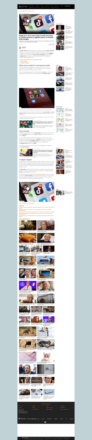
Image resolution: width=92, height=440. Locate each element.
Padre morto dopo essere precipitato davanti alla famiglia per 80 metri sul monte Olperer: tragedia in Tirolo (35, 210)
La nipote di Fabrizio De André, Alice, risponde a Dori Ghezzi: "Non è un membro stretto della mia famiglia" (36, 208)
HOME (20, 13)
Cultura (20, 407)
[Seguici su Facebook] (45, 422)
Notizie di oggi (21, 409)
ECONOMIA (66, 45)
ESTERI (22, 13)
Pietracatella (36, 7)
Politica (34, 405)
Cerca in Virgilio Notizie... (32, 418)
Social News (62, 407)
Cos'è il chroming (23, 61)
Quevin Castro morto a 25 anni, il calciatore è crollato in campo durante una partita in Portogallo (36, 211)
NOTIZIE (24, 7)
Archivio (61, 418)
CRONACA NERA (67, 154)
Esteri (47, 405)
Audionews (67, 6)
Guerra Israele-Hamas (64, 409)
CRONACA (66, 25)
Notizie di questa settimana (23, 411)
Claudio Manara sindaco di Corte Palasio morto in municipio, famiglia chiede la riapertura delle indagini (36, 216)
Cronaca (20, 405)
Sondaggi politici (53, 7)
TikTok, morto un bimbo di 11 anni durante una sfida (31, 59)
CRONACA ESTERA (26, 13)
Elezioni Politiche (49, 409)
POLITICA (66, 108)
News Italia (71, 418)
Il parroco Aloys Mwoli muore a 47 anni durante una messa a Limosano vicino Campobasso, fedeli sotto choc (35, 214)
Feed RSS (43, 418)
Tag (66, 418)
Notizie (23, 419)
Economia (62, 405)
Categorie (55, 418)
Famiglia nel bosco (44, 7)
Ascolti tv (49, 7)
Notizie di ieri (21, 410)
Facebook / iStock (22, 201)
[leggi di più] (53, 47)
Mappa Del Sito (49, 418)
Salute (34, 407)
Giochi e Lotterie (49, 407)
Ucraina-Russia (35, 409)
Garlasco (39, 7)
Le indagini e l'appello (24, 62)
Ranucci (58, 7)
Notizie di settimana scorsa (23, 412)
